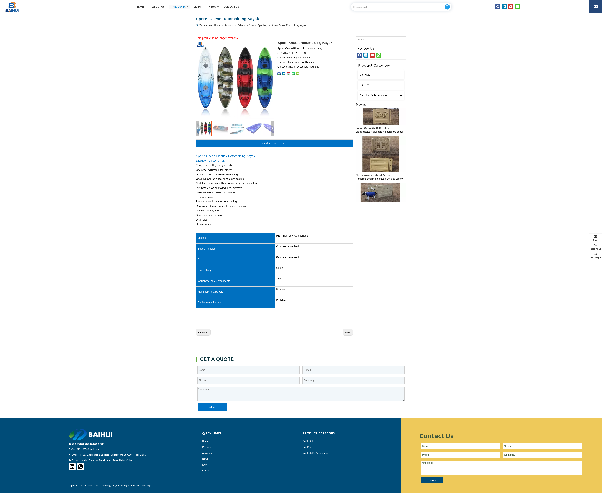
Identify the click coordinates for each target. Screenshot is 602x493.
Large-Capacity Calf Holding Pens (373, 122)
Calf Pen (364, 85)
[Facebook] (497, 6)
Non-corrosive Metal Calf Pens (373, 169)
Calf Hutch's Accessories (373, 95)
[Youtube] (510, 6)
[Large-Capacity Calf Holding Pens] (381, 117)
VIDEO (197, 6)
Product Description (274, 143)
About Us (207, 453)
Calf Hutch (365, 74)
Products (206, 447)
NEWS (212, 6)
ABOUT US (158, 6)
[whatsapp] (517, 6)
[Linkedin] (504, 6)
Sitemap (146, 485)
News (205, 458)
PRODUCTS (179, 6)
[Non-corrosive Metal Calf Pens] (381, 164)
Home (205, 441)
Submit (212, 407)
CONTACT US (231, 6)
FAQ (204, 464)
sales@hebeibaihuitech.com (88, 443)
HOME (140, 6)
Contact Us (208, 470)
